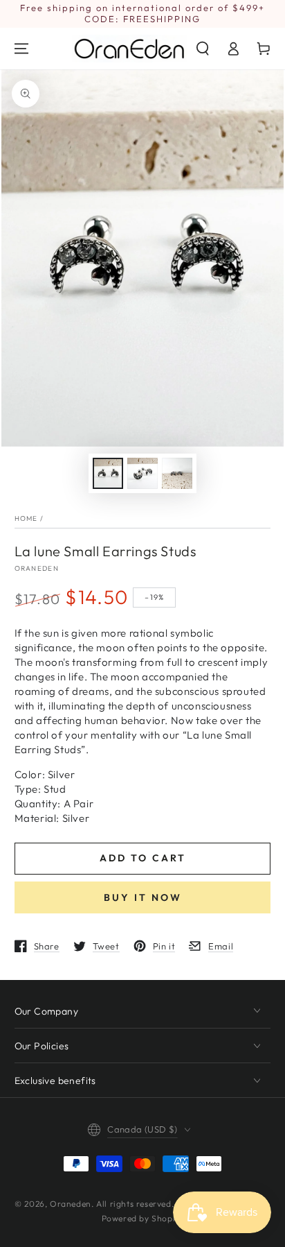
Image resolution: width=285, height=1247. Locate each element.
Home (26, 518)
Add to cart (143, 858)
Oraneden (37, 568)
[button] (202, 48)
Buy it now (143, 897)
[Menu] (21, 48)
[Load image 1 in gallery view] (108, 473)
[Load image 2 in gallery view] (142, 473)
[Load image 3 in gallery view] (177, 473)
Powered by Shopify (143, 1218)
